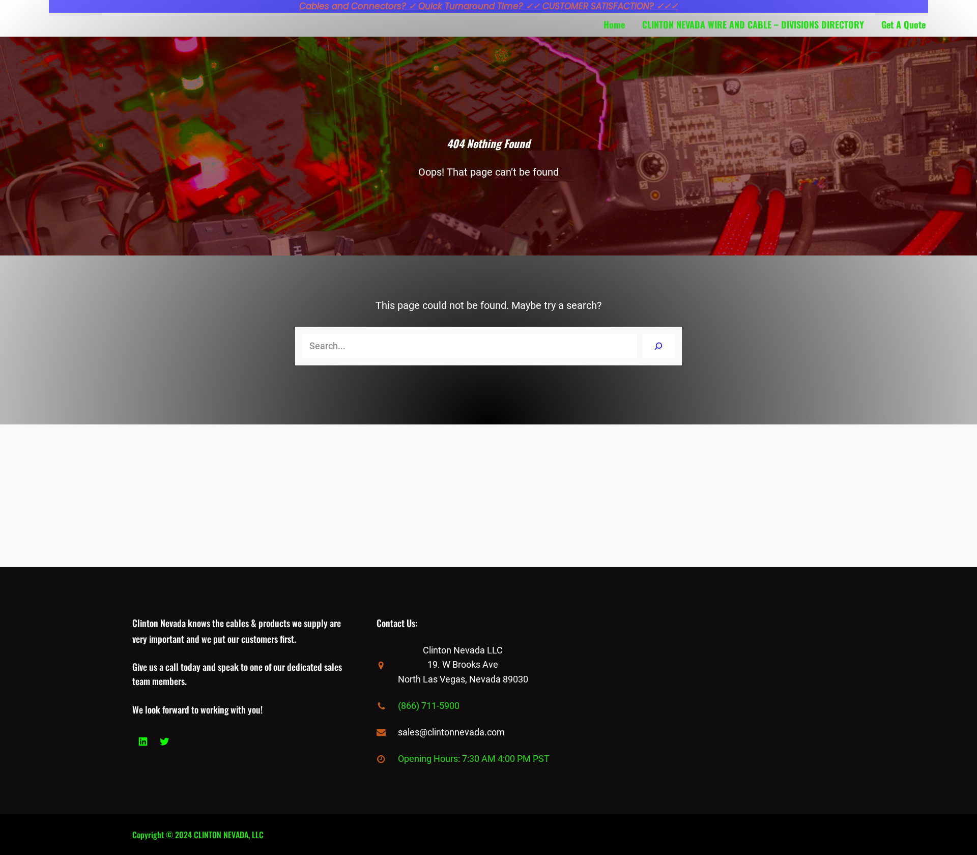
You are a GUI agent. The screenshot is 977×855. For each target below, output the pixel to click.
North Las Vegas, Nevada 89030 (463, 679)
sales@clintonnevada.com (451, 732)
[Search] (658, 346)
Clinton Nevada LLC (463, 650)
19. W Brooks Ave (462, 664)
